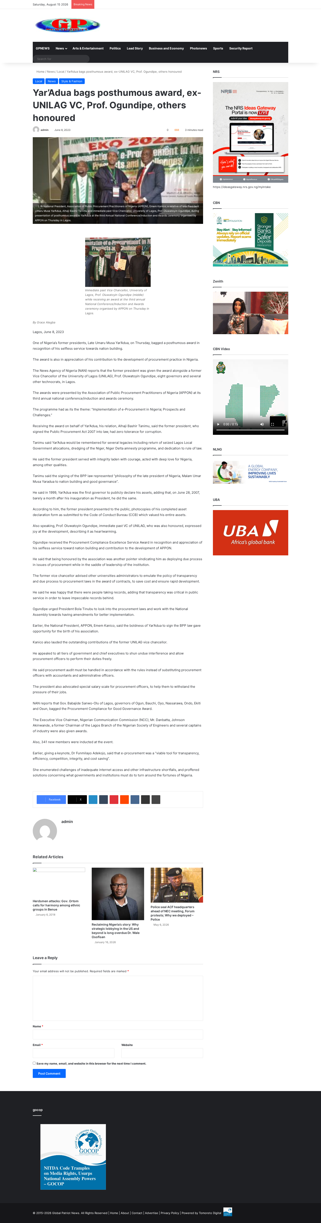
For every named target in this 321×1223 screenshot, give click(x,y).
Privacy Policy (170, 1213)
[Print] (156, 799)
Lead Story (135, 48)
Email (38, 1045)
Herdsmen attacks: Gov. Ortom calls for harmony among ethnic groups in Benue (56, 905)
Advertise (151, 1213)
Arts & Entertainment (88, 48)
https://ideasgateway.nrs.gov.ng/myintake (242, 187)
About (125, 1213)
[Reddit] (124, 799)
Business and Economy (166, 48)
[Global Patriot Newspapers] (67, 25)
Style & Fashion (71, 81)
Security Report (240, 48)
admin (44, 130)
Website (127, 1045)
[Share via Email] (145, 799)
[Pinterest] (114, 799)
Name (38, 1026)
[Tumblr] (103, 799)
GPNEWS (43, 48)
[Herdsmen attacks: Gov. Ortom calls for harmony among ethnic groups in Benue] (59, 882)
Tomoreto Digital (210, 1213)
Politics (115, 48)
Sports (218, 48)
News (60, 48)
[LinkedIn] (93, 799)
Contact (137, 1213)
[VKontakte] (135, 799)
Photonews (198, 48)
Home (40, 71)
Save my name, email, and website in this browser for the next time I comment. (91, 1063)
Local (60, 71)
